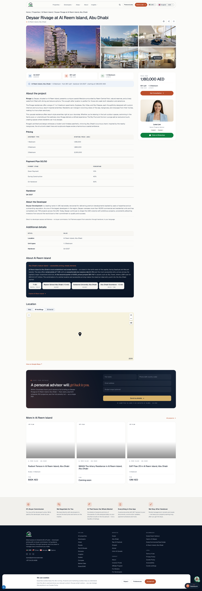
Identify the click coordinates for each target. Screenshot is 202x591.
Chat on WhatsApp (158, 135)
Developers (67, 5)
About (86, 5)
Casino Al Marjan (151, 539)
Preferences (137, 581)
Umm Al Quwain (117, 551)
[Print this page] (164, 21)
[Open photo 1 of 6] (63, 47)
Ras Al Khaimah (117, 542)
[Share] (169, 21)
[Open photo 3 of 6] (157, 36)
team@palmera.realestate (34, 558)
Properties (56, 5)
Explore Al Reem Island (36, 294)
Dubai (114, 536)
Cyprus (53, 550)
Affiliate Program (117, 566)
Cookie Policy (150, 560)
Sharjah (114, 545)
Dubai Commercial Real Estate (156, 542)
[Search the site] (120, 5)
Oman (37, 550)
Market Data (82, 563)
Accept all (150, 581)
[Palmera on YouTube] (30, 554)
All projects (170, 418)
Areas (78, 5)
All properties (82, 536)
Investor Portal (117, 563)
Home (28, 12)
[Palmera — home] (30, 5)
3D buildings (39, 309)
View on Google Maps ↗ (34, 364)
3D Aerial (50, 309)
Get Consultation (156, 93)
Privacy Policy (150, 557)
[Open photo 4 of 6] (119, 57)
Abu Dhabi (115, 539)
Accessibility (150, 563)
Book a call (141, 5)
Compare (81, 560)
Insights (93, 5)
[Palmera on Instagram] (27, 554)
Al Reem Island (47, 12)
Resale (80, 545)
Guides (80, 557)
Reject (126, 581)
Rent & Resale (82, 548)
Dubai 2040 (82, 566)
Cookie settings (151, 566)
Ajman (114, 548)
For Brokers (116, 569)
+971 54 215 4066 (31, 560)
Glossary (81, 551)
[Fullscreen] (29, 315)
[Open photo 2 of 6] (119, 36)
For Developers (117, 572)
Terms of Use (150, 554)
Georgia (44, 550)
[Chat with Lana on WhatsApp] (197, 579)
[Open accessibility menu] (4, 587)
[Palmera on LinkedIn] (33, 554)
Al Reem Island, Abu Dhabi (154, 545)
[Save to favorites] (174, 21)
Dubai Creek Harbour (153, 536)
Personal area (128, 5)
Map (29, 309)
